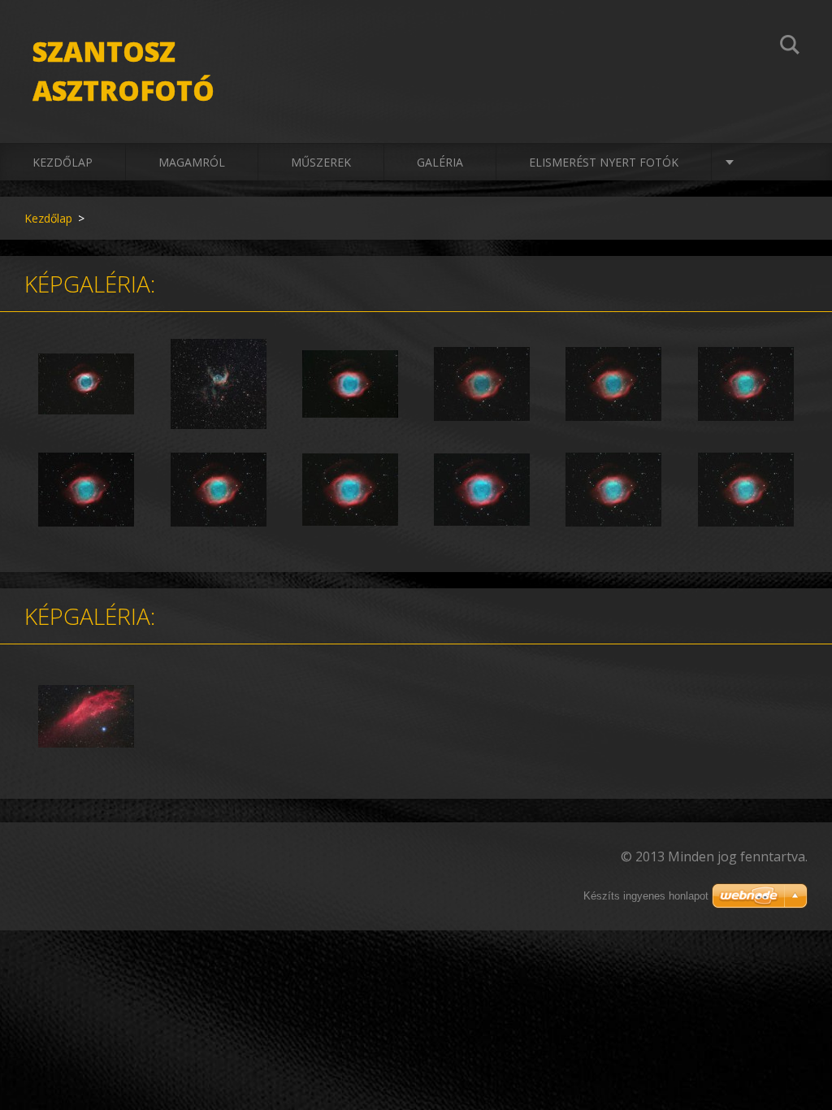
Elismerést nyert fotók (603, 162)
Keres (790, 47)
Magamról (191, 162)
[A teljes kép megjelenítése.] (86, 384)
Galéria (440, 162)
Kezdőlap (62, 162)
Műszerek (321, 162)
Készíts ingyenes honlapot (645, 896)
